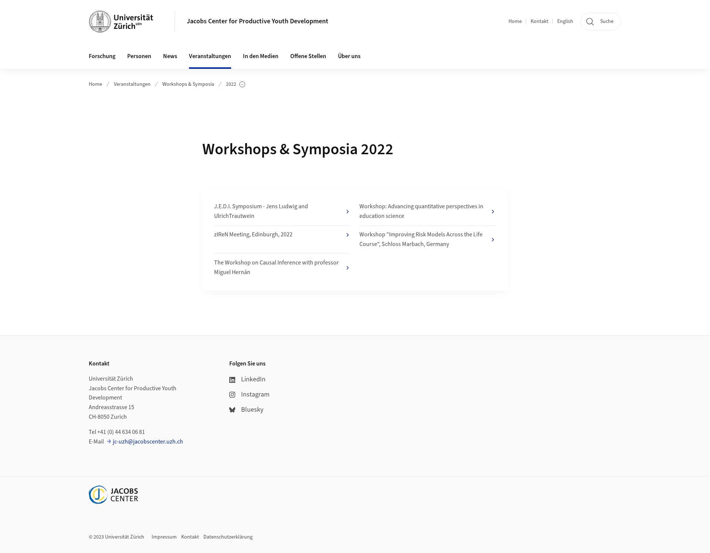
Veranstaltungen (132, 84)
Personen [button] (139, 56)
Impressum (164, 537)
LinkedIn (253, 379)
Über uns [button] (349, 56)
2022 (235, 84)
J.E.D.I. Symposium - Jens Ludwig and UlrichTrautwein (261, 211)
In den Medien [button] (260, 56)
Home (515, 21)
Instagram (255, 394)
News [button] (170, 56)
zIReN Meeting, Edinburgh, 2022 (253, 234)
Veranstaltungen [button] (210, 56)
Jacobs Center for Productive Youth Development (257, 21)
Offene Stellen (308, 56)
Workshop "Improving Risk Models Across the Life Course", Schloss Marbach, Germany (421, 239)
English (565, 21)
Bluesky (252, 409)
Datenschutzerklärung (228, 537)
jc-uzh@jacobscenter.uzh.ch (148, 442)
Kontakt (539, 21)
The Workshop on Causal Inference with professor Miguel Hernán (276, 267)
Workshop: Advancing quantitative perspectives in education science (421, 211)
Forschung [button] (102, 56)
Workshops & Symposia (188, 84)
